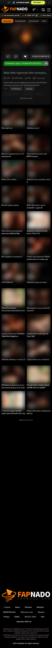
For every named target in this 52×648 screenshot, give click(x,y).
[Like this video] (25, 56)
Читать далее (26, 98)
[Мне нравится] (8, 56)
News (17, 607)
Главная (7, 607)
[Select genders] (34, 9)
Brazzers (40, 607)
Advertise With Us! (23, 622)
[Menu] (49, 9)
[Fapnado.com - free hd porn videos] (14, 10)
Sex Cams (45, 15)
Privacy (6, 617)
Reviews (28, 607)
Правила (41, 612)
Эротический (33, 21)
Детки (44, 21)
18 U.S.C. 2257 (30, 617)
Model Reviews (9, 612)
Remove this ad (26, 420)
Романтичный (20, 21)
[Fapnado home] (26, 602)
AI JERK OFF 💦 (30, 15)
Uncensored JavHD (11, 15)
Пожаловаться (40, 56)
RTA (42, 617)
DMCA (16, 617)
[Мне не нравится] (15, 56)
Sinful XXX (7, 21)
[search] (43, 9)
